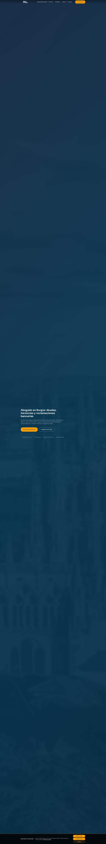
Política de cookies (47, 839)
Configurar (79, 841)
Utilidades (57, 1)
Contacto (70, 1)
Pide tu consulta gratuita (29, 429)
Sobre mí (64, 1)
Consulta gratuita (80, 1)
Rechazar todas (79, 838)
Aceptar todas (79, 836)
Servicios (51, 1)
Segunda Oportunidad (42, 1)
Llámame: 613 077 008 (46, 429)
